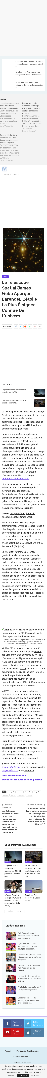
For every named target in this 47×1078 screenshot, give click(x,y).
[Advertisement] (23, 27)
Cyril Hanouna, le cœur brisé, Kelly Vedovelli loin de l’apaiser (29, 968)
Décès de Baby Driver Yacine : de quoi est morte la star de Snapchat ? (29, 957)
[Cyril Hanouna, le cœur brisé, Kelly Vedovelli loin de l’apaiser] (11, 968)
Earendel (28, 792)
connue (19, 792)
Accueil (8, 1051)
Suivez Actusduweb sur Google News (22, 779)
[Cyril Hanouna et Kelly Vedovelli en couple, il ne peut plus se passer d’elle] (11, 947)
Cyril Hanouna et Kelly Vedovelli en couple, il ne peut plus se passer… (27, 946)
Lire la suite (35, 1075)
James (5, 795)
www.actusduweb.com (14, 775)
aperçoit (11, 792)
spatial (29, 795)
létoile (13, 795)
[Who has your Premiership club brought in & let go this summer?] (8, 75)
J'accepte (23, 1075)
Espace (5, 276)
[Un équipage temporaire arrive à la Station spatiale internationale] (11, 114)
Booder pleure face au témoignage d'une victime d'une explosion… (28, 1000)
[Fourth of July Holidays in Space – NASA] (34, 886)
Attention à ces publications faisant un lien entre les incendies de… (29, 85)
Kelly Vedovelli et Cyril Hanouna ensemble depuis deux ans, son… (28, 935)
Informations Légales (21, 1057)
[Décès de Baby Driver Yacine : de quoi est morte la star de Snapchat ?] (11, 957)
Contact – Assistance (22, 1063)
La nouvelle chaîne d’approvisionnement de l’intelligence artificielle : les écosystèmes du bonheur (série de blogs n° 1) (36, 816)
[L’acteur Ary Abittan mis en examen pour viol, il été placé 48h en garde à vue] (11, 979)
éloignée (37, 792)
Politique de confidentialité (28, 1051)
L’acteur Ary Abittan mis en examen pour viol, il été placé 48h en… (29, 978)
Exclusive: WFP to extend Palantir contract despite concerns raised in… (29, 64)
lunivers (21, 795)
